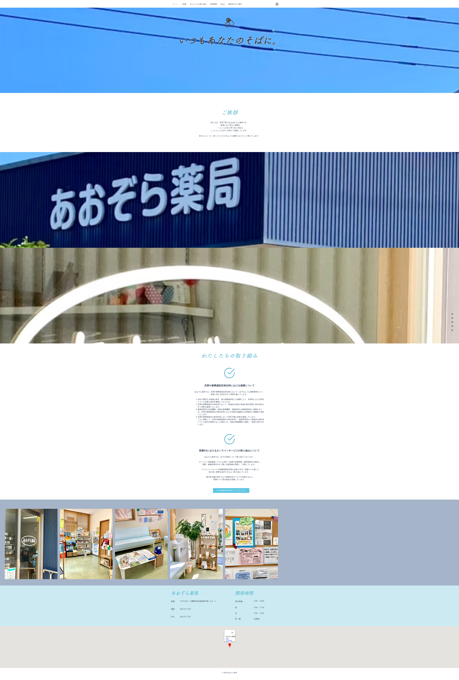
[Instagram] (277, 4)
